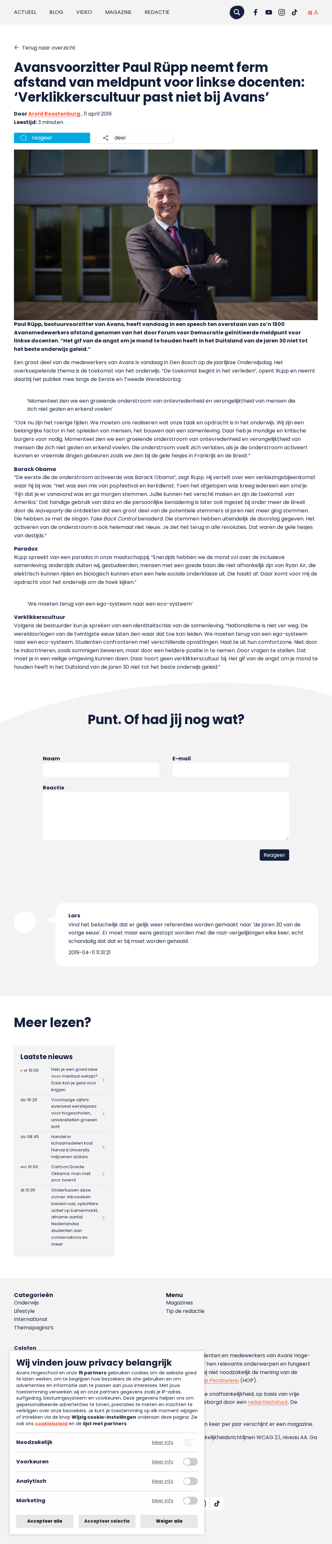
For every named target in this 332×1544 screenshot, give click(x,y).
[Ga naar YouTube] (268, 12)
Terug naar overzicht (49, 47)
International (30, 1319)
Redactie (157, 12)
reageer (42, 137)
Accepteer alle (44, 1521)
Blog (56, 12)
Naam (51, 758)
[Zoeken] (237, 12)
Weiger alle (169, 1521)
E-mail (181, 758)
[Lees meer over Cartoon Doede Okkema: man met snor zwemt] (63, 1173)
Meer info (162, 1442)
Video (84, 12)
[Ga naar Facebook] (255, 12)
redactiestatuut (268, 1402)
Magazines (179, 1302)
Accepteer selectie (107, 1521)
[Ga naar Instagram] (281, 12)
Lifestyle (24, 1311)
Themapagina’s (33, 1327)
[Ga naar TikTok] (294, 12)
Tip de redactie (185, 1311)
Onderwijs (26, 1302)
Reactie (53, 787)
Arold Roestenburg (54, 113)
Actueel (25, 12)
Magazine (118, 12)
